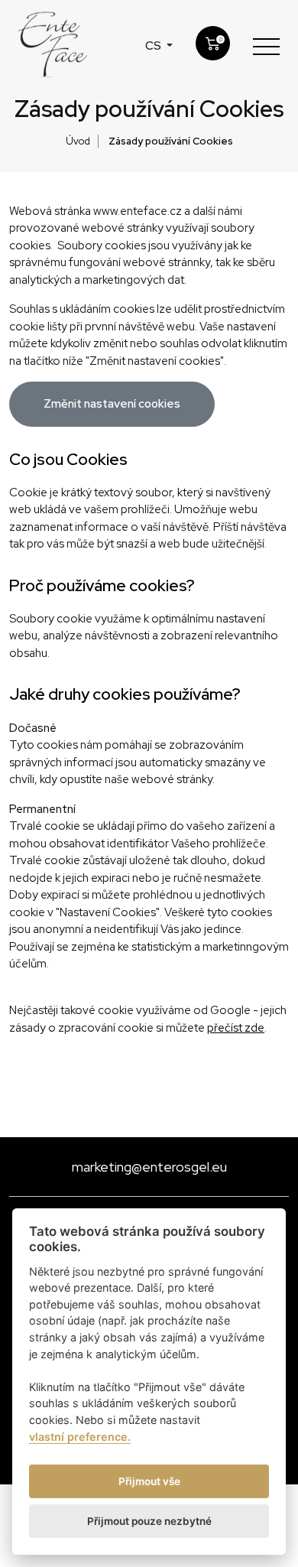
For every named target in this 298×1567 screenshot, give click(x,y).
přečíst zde (235, 1027)
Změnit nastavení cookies (112, 403)
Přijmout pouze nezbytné (149, 1521)
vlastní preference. (80, 1436)
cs (154, 46)
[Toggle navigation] (266, 46)
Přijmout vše (149, 1481)
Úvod (78, 141)
